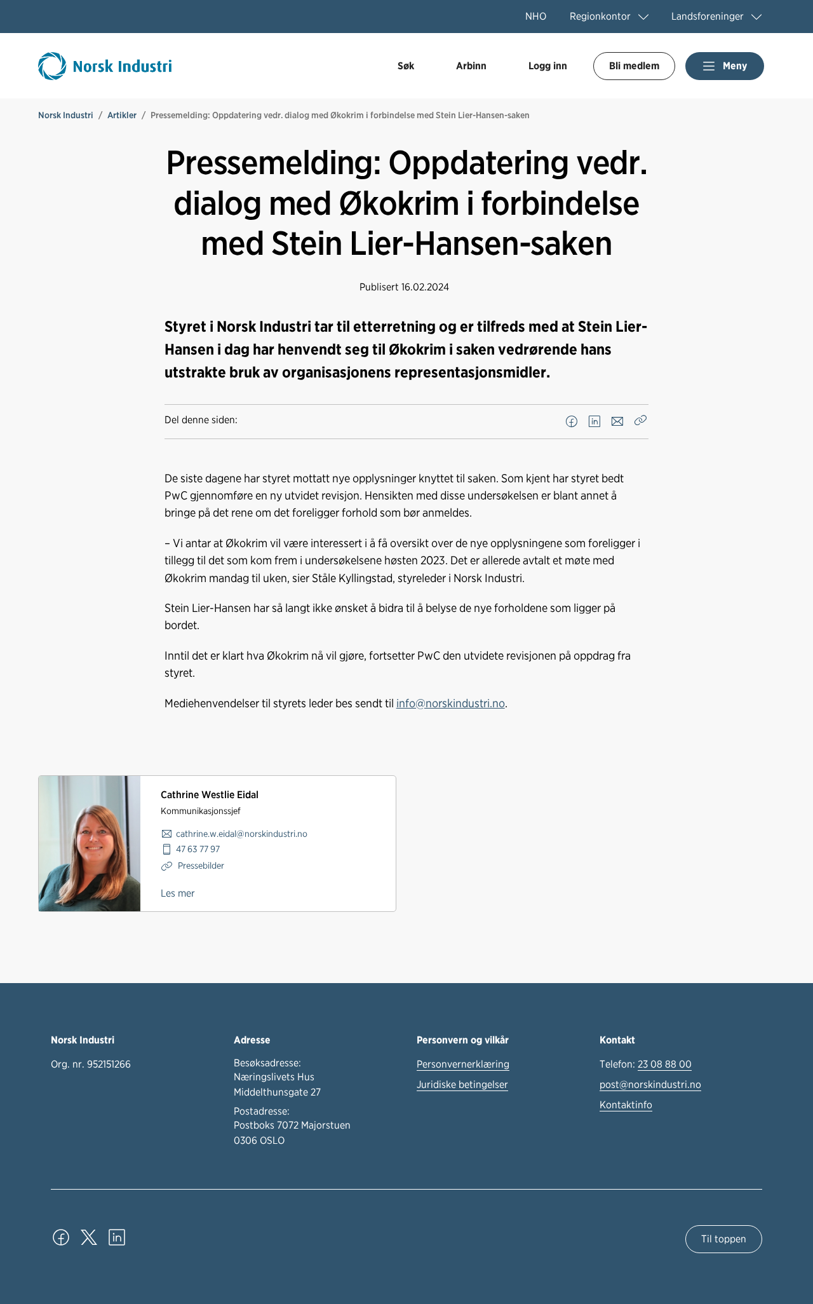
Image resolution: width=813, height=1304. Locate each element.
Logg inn (547, 66)
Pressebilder (200, 865)
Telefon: (646, 1064)
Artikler (122, 115)
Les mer (178, 893)
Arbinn (471, 66)
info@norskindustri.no (450, 703)
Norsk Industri (65, 115)
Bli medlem (634, 66)
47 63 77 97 (198, 848)
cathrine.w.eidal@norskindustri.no (241, 833)
